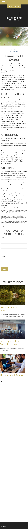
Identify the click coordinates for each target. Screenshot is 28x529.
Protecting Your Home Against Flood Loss (10, 342)
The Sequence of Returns (11, 375)
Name (2, 237)
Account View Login (15, 6)
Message (3, 256)
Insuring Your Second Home (9, 308)
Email (2, 247)
